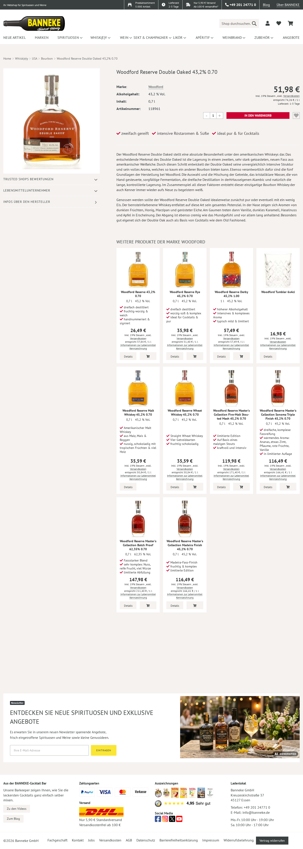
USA (34, 59)
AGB (129, 840)
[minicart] (290, 23)
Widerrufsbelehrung (239, 840)
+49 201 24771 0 (257, 807)
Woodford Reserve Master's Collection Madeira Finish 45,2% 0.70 (185, 545)
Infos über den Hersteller (26, 202)
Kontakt (78, 840)
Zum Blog (13, 819)
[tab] (51, 179)
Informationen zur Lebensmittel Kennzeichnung (138, 346)
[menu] (151, 37)
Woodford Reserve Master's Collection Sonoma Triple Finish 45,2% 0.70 (278, 415)
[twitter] (172, 820)
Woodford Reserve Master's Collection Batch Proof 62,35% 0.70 (138, 545)
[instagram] (165, 820)
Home (7, 59)
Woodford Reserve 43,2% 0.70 (138, 294)
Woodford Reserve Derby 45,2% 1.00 (231, 294)
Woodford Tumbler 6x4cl (278, 292)
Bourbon (47, 59)
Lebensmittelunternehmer (26, 190)
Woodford (155, 86)
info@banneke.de (256, 812)
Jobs (91, 840)
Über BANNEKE (288, 4)
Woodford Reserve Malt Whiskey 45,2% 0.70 (138, 413)
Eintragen (103, 750)
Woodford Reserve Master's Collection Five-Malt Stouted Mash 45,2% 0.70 (231, 415)
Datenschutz (145, 840)
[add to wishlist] (278, 23)
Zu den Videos (16, 809)
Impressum (210, 840)
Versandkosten (291, 96)
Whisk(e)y (21, 59)
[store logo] (34, 23)
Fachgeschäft (57, 840)
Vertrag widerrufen (272, 841)
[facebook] (158, 820)
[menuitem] (14, 37)
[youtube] (179, 820)
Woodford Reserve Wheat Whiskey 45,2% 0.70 (185, 413)
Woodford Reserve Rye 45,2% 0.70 (185, 294)
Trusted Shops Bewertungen (28, 179)
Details (128, 356)
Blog (266, 4)
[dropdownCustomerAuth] (268, 23)
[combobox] (239, 23)
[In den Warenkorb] (148, 356)
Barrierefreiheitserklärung (178, 840)
